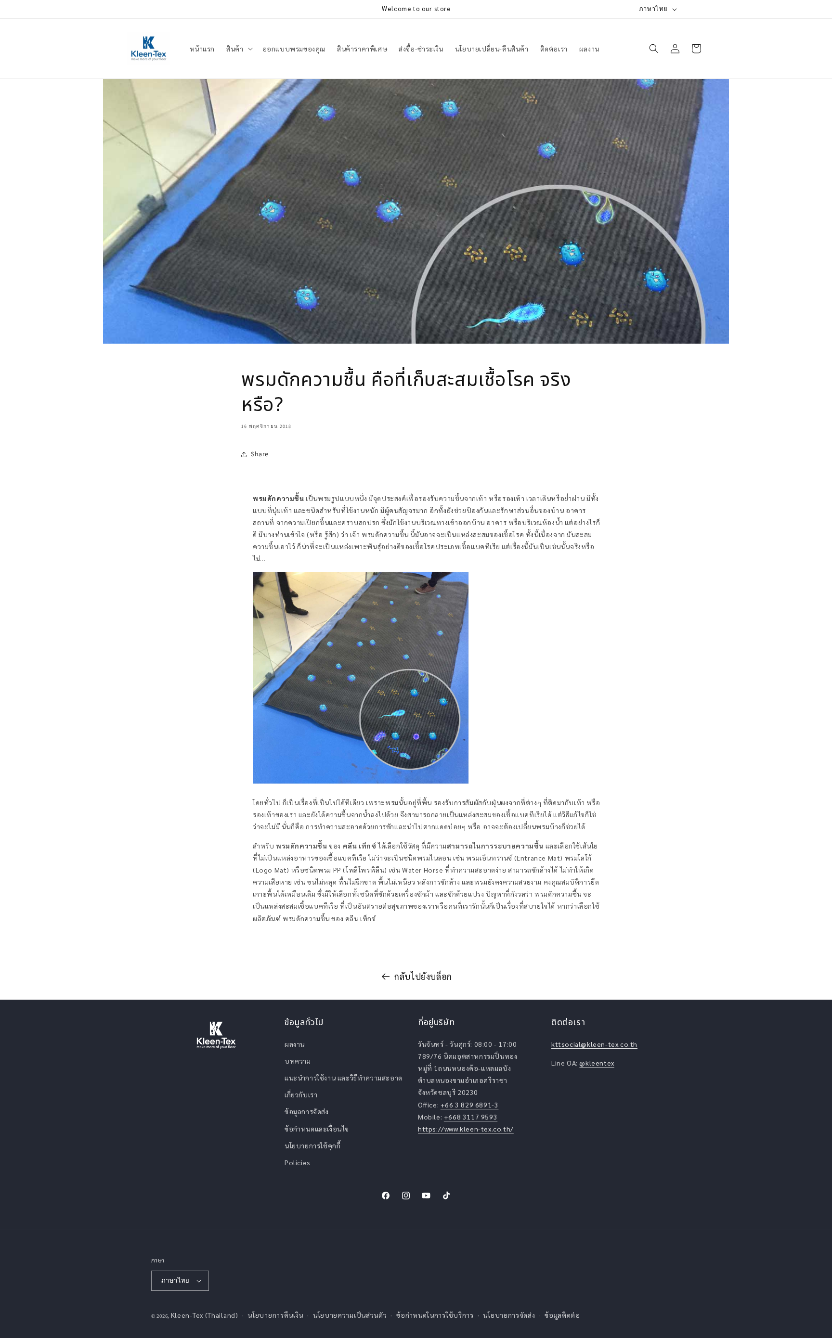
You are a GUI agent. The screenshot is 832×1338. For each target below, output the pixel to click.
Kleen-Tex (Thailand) (204, 1315)
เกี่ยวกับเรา (301, 1094)
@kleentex (596, 1062)
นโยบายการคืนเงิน (275, 1315)
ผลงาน (295, 1044)
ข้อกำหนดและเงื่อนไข (317, 1128)
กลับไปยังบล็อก (423, 976)
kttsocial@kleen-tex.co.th (594, 1044)
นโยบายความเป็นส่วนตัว (350, 1315)
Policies (298, 1162)
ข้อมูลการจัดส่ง (307, 1111)
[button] (238, 49)
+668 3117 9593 (470, 1116)
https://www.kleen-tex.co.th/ (466, 1128)
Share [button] (260, 454)
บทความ (298, 1060)
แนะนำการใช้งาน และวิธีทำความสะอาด (344, 1077)
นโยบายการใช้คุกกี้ (312, 1145)
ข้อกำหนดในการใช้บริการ (435, 1315)
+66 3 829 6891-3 (470, 1104)
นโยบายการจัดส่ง (509, 1315)
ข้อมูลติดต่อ (562, 1315)
